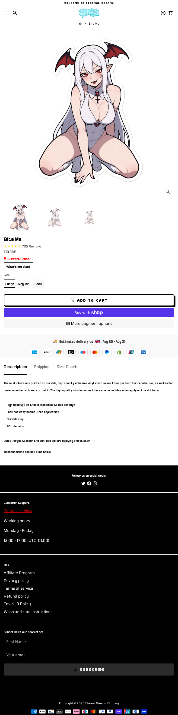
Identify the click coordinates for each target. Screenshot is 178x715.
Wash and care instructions (28, 612)
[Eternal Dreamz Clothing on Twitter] (83, 484)
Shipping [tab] (42, 366)
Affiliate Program (19, 573)
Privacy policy (16, 581)
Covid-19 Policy (17, 604)
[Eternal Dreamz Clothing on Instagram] (95, 484)
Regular (23, 283)
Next (169, 112)
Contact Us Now (18, 511)
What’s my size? (18, 266)
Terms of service (18, 588)
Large (9, 283)
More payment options (91, 323)
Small (38, 283)
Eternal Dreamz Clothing (102, 703)
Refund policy (16, 596)
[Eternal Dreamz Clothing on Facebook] (89, 484)
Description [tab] (15, 366)
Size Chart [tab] (67, 366)
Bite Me (94, 23)
